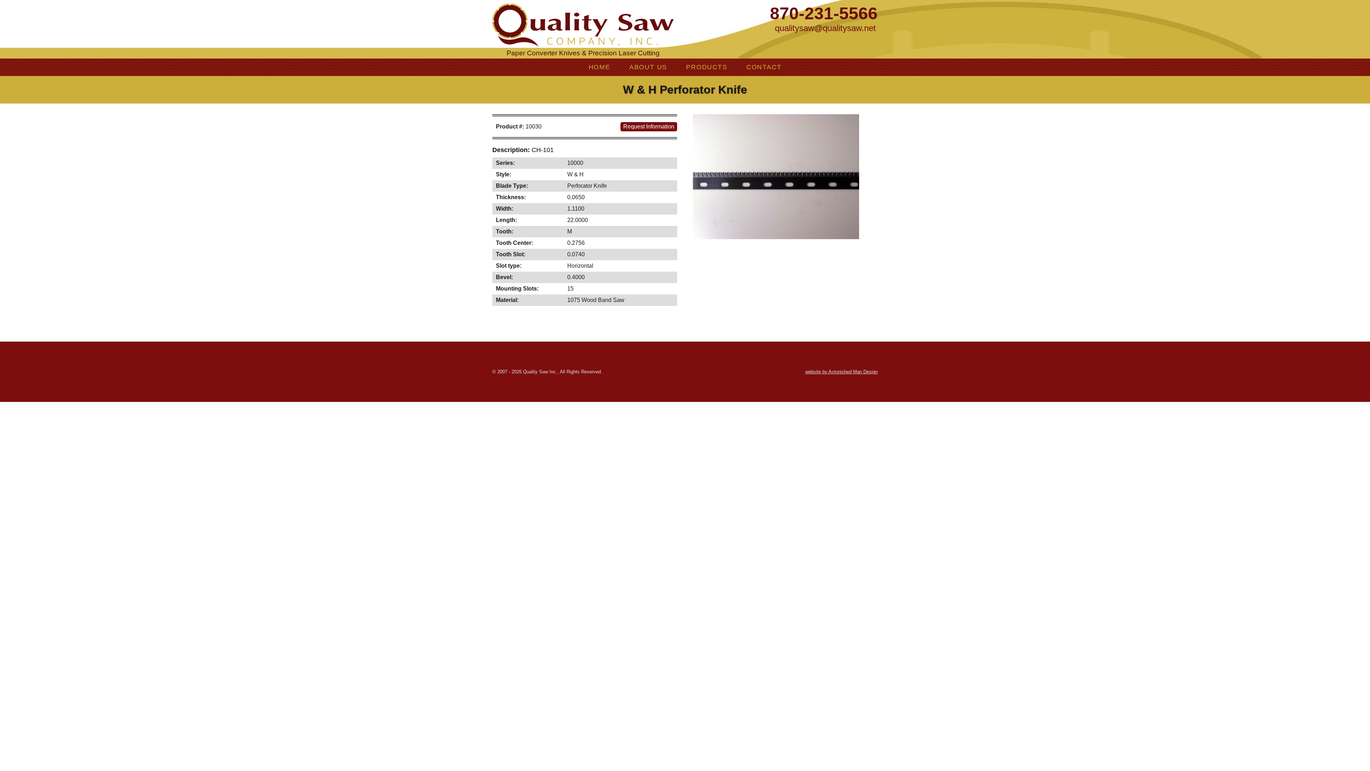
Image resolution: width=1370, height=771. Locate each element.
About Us (648, 67)
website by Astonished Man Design (841, 371)
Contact (764, 67)
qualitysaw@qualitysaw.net (825, 28)
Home (599, 67)
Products (706, 67)
